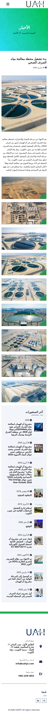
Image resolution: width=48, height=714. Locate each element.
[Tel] (40, 674)
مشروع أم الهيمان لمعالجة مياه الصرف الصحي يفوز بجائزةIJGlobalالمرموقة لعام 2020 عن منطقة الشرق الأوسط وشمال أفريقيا (18, 429)
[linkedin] (38, 700)
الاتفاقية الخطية (25, 495)
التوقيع (29, 526)
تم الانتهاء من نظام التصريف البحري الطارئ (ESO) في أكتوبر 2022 (19, 561)
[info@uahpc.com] (40, 661)
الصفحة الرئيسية (28, 33)
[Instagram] (44, 700)
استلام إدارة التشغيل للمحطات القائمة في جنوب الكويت (19, 511)
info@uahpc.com (25, 663)
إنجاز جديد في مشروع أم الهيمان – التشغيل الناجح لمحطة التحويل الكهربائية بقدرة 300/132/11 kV (20, 542)
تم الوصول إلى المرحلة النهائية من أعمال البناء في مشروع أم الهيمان (20, 579)
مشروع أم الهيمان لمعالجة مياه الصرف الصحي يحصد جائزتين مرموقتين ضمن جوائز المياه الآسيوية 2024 (20, 450)
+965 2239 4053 (26, 675)
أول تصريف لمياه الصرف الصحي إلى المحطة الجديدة (19, 595)
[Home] (35, 4)
